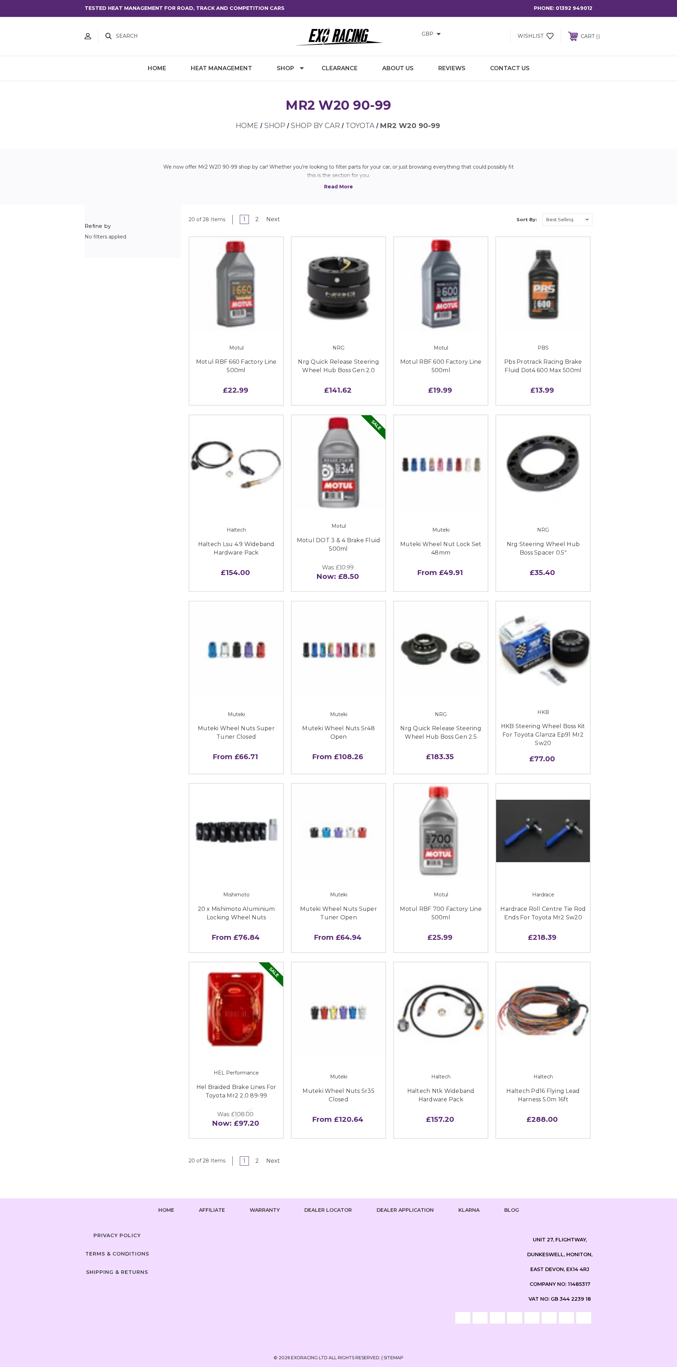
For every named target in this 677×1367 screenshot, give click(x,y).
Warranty (265, 1210)
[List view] (504, 219)
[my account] (88, 36)
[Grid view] (484, 219)
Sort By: (527, 219)
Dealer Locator (328, 1210)
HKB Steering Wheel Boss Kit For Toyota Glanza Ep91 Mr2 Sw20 (543, 734)
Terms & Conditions (117, 1254)
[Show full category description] (338, 186)
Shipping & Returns (117, 1272)
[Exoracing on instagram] (338, 1234)
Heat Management (221, 68)
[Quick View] (220, 323)
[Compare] (252, 323)
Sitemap (393, 1357)
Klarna (469, 1210)
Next (273, 219)
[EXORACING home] (338, 36)
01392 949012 (574, 8)
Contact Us (510, 68)
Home (157, 68)
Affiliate (212, 1210)
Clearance (340, 68)
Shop (285, 68)
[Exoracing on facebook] (311, 1234)
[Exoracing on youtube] (365, 1234)
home (166, 1210)
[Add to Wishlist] (236, 323)
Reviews (451, 68)
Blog (511, 1210)
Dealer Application (405, 1210)
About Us (398, 68)
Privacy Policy (117, 1235)
